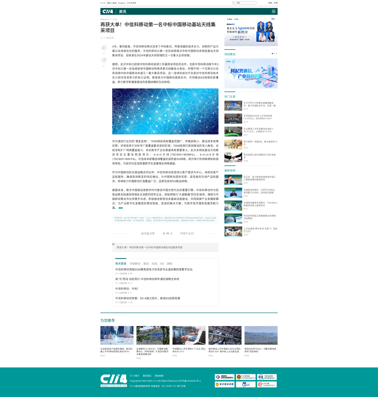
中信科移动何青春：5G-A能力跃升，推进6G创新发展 (147, 298)
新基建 (133, 82)
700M (153, 141)
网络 (207, 77)
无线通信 (125, 194)
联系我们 (147, 375)
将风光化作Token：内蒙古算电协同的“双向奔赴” (260, 350)
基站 (210, 51)
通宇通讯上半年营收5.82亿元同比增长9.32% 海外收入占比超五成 (224, 350)
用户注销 (181, 385)
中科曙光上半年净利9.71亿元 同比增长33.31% (188, 350)
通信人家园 (112, 3)
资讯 (122, 11)
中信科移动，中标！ (127, 288)
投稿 (270, 2)
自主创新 (142, 194)
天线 (216, 51)
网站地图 (159, 375)
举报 (276, 2)
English (121, 3)
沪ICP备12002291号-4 (190, 380)
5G (202, 77)
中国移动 (193, 51)
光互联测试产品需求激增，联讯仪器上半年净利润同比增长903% (116, 350)
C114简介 (135, 375)
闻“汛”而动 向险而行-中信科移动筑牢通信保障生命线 (147, 279)
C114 (102, 3)
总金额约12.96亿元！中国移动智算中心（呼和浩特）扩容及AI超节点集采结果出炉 (152, 351)
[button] (272, 53)
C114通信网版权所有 (140, 385)
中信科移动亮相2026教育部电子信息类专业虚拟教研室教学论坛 (154, 269)
